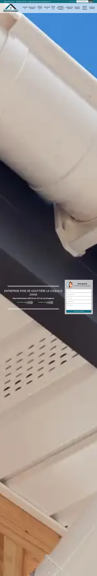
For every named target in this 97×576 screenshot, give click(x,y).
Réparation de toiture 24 (69, 8)
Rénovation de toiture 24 (32, 8)
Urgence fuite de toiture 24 (84, 8)
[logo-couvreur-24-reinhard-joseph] (10, 8)
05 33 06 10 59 (10, 2)
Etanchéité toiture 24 (77, 8)
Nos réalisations (23, 302)
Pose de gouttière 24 (39, 8)
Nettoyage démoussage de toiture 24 (60, 8)
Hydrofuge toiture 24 (92, 8)
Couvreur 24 (25, 8)
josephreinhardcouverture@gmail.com (39, 2)
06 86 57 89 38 (22, 2)
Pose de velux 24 (53, 8)
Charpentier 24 (47, 8)
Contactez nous (44, 302)
